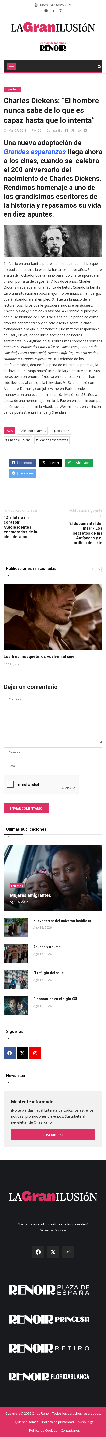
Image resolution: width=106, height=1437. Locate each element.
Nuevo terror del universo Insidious (62, 921)
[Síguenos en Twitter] (53, 11)
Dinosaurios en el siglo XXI (55, 999)
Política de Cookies (43, 1430)
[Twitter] (22, 1053)
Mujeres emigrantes (30, 895)
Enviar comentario (26, 808)
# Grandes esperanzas (52, 440)
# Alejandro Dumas (32, 431)
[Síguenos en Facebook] (46, 11)
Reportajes (12, 89)
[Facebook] (10, 1053)
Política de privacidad (58, 1422)
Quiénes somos (26, 1422)
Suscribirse (53, 1134)
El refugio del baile (48, 973)
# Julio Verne (60, 431)
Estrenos (17, 886)
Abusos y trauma (47, 947)
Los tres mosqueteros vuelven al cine (39, 656)
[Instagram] (35, 1053)
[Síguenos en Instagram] (60, 11)
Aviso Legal (86, 1422)
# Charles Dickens (17, 440)
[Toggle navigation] (11, 66)
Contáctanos (70, 1430)
